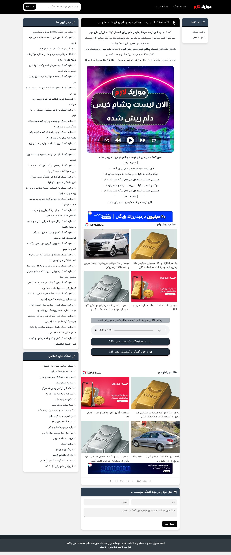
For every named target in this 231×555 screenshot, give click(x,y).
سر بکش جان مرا (64, 449)
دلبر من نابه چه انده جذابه (59, 394)
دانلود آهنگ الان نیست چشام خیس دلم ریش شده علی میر (134, 22)
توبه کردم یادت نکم (62, 405)
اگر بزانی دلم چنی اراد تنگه (59, 466)
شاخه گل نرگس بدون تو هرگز (57, 388)
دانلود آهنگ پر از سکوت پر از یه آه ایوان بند (50, 266)
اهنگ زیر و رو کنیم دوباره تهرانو (56, 48)
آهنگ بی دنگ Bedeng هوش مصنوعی (53, 32)
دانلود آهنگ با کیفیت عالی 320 (128, 342)
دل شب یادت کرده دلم (61, 416)
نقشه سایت (161, 6)
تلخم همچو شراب (64, 399)
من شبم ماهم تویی (63, 438)
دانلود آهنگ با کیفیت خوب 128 (128, 352)
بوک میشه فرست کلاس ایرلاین (56, 460)
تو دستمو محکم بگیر (62, 371)
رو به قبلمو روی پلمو (62, 421)
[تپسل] (90, 213)
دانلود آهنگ (179, 6)
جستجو (30, 6)
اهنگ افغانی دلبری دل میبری (58, 366)
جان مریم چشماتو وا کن (60, 427)
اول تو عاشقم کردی (63, 455)
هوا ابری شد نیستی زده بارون (57, 433)
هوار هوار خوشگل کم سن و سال (56, 377)
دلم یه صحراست (64, 383)
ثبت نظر (169, 524)
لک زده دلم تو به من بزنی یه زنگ (55, 410)
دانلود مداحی (198, 37)
